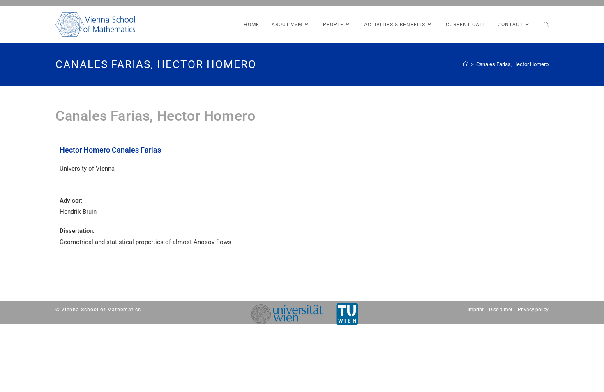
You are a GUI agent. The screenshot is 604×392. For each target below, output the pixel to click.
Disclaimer (500, 309)
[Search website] (546, 24)
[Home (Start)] (465, 64)
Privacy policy (533, 309)
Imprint (476, 309)
